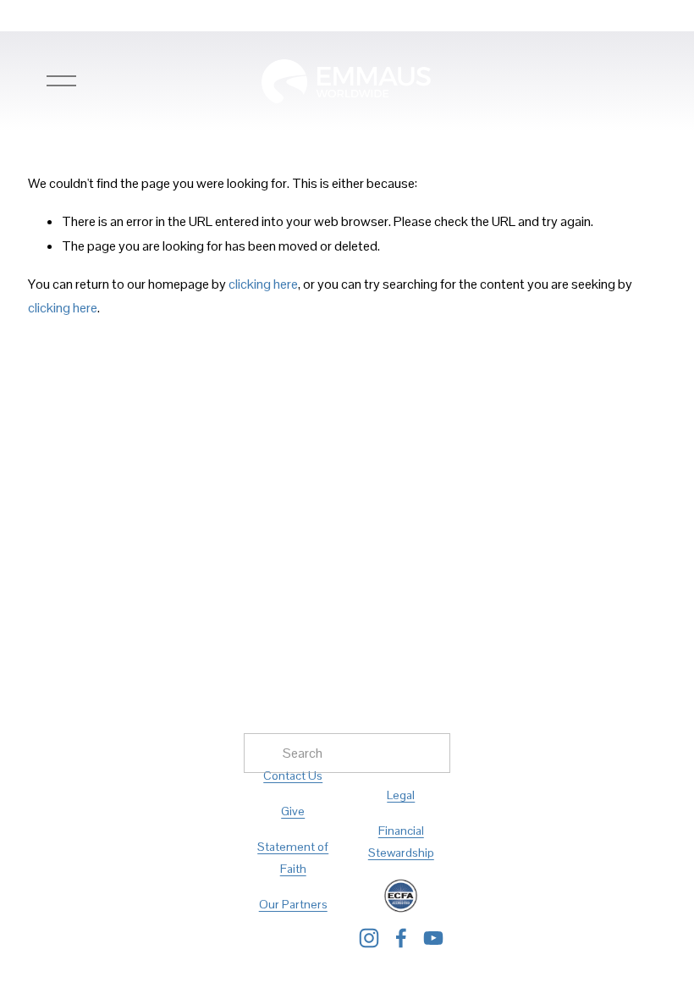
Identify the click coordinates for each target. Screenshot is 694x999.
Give (293, 811)
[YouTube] (433, 938)
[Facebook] (401, 938)
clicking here (263, 284)
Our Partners (293, 904)
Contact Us (292, 775)
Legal (401, 795)
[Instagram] (369, 938)
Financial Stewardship (401, 841)
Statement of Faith (292, 857)
